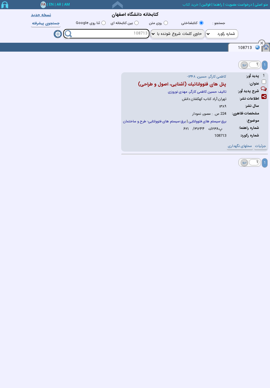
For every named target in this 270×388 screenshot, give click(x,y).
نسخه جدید (41, 15)
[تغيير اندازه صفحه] (117, 5)
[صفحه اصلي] (266, 46)
